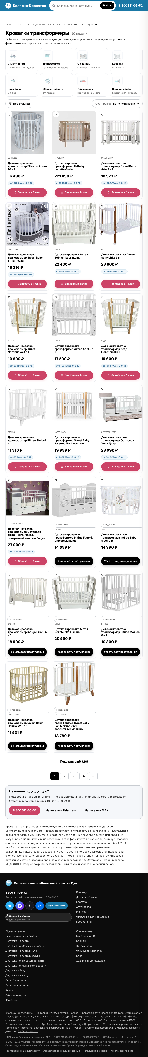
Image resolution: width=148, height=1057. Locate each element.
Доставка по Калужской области (25, 965)
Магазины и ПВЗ (86, 936)
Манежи (81, 911)
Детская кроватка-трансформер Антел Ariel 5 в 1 (74, 349)
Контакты (11, 1000)
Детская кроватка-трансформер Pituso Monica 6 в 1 (120, 632)
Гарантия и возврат (17, 985)
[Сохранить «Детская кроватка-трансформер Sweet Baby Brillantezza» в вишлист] (9, 206)
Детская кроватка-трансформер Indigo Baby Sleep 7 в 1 (118, 537)
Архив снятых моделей (90, 960)
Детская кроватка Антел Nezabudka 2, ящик (71, 630)
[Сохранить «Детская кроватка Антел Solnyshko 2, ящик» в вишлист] (56, 206)
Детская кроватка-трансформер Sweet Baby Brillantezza (25, 257)
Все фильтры (21, 103)
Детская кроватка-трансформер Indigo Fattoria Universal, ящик (74, 537)
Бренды (26, 15)
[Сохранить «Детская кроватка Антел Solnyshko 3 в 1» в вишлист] (102, 206)
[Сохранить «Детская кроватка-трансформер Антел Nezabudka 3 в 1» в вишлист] (9, 297)
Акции (9, 990)
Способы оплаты (15, 980)
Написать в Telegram (61, 810)
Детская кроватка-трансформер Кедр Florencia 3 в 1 (114, 349)
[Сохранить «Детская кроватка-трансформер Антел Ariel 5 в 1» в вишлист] (56, 297)
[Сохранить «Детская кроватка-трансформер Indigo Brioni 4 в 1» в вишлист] (9, 574)
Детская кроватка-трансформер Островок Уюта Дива (117, 440)
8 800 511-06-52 (131, 5)
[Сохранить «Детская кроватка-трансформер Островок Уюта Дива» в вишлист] (102, 388)
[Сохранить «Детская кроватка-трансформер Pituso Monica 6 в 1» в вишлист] (102, 574)
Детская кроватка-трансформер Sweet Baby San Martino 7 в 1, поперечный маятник (72, 724)
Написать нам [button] (56, 905)
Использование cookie (95, 1050)
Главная (10, 24)
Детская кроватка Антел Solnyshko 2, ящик (71, 256)
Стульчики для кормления (92, 916)
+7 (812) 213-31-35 (120, 1016)
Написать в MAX (97, 810)
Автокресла (83, 906)
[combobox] (78, 5)
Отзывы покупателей (89, 950)
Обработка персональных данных (61, 1050)
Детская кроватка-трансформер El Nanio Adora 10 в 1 (27, 166)
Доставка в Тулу (15, 970)
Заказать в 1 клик (29, 192)
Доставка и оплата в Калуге (22, 955)
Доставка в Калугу (16, 975)
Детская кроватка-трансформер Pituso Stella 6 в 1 (27, 440)
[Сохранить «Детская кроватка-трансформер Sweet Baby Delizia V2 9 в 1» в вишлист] (9, 665)
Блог (79, 955)
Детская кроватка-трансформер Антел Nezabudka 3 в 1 (21, 349)
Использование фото (121, 1050)
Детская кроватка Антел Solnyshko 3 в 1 (118, 256)
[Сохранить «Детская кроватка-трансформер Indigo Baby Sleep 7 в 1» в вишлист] (102, 480)
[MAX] (19, 905)
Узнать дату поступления (74, 561)
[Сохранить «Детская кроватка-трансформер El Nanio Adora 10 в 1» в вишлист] (9, 114)
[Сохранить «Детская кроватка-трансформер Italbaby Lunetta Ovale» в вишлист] (56, 114)
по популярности (115, 103)
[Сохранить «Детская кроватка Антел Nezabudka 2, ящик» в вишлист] (56, 574)
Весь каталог (84, 921)
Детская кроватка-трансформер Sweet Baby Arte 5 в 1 (118, 166)
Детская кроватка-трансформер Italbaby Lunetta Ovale (70, 166)
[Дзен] (29, 905)
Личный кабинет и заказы (21, 936)
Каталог (11, 15)
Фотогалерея (84, 945)
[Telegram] (9, 905)
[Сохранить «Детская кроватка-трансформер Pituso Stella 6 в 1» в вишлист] (9, 388)
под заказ (63, 524)
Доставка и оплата (65, 15)
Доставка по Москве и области (24, 945)
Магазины (42, 15)
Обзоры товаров (15, 995)
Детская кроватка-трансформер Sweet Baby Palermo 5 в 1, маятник (72, 440)
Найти (107, 5)
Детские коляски (87, 897)
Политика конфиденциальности (22, 1050)
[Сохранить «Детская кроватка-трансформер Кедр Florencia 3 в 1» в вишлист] (102, 297)
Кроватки (81, 901)
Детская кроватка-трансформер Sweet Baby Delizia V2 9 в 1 (25, 723)
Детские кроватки (47, 24)
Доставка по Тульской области (24, 960)
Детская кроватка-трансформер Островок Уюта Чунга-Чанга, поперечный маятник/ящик (26, 533)
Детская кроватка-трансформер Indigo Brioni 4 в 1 (27, 632)
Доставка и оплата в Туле (21, 950)
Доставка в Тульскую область (103, 15)
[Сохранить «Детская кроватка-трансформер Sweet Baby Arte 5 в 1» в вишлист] (102, 114)
